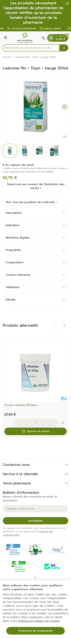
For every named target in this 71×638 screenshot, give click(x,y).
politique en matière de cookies (39, 621)
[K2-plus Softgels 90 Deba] (35, 369)
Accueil (7, 57)
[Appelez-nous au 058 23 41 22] (43, 38)
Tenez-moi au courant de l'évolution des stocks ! (35, 186)
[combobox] (31, 47)
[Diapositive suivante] (64, 325)
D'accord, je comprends (36, 631)
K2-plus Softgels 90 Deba (20, 405)
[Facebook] (35, 578)
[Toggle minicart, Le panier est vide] (51, 38)
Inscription (35, 521)
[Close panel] (67, 3)
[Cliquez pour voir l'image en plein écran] (35, 106)
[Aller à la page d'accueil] (25, 38)
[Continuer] (64, 107)
